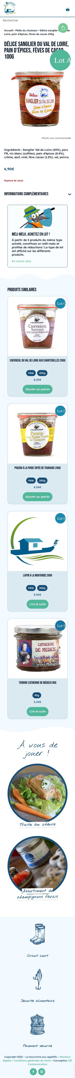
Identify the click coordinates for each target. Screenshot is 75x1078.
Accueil (8, 30)
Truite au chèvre (37, 824)
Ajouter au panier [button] (37, 389)
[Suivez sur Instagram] (41, 1071)
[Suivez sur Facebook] (33, 1071)
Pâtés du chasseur (26, 30)
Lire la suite (37, 604)
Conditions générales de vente (32, 1060)
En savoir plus (21, 261)
